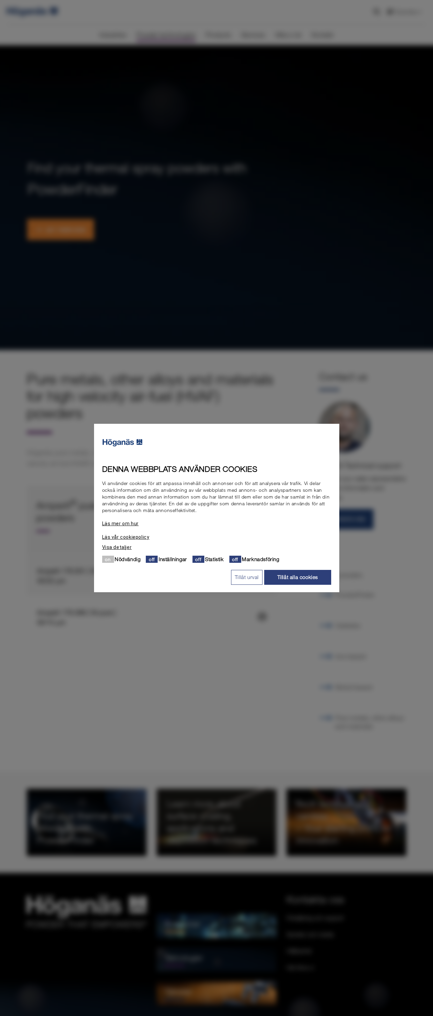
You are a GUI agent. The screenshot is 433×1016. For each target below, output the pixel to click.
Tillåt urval (247, 577)
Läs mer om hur (120, 523)
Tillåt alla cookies (297, 577)
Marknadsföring (260, 559)
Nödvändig (127, 559)
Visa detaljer (117, 547)
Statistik (214, 559)
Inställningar (173, 559)
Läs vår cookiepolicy (126, 537)
